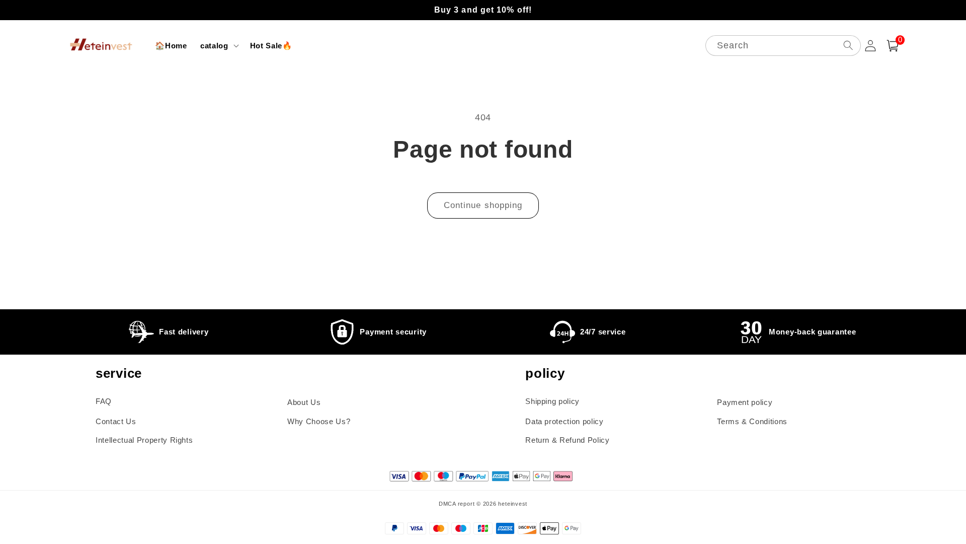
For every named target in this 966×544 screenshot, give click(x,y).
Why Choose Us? (318, 421)
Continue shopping (483, 205)
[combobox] (783, 45)
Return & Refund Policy (567, 440)
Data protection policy (564, 421)
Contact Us (116, 421)
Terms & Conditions (752, 421)
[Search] (848, 45)
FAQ (104, 401)
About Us (303, 402)
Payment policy (744, 402)
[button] (219, 45)
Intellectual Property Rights (144, 440)
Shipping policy (552, 401)
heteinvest (512, 504)
